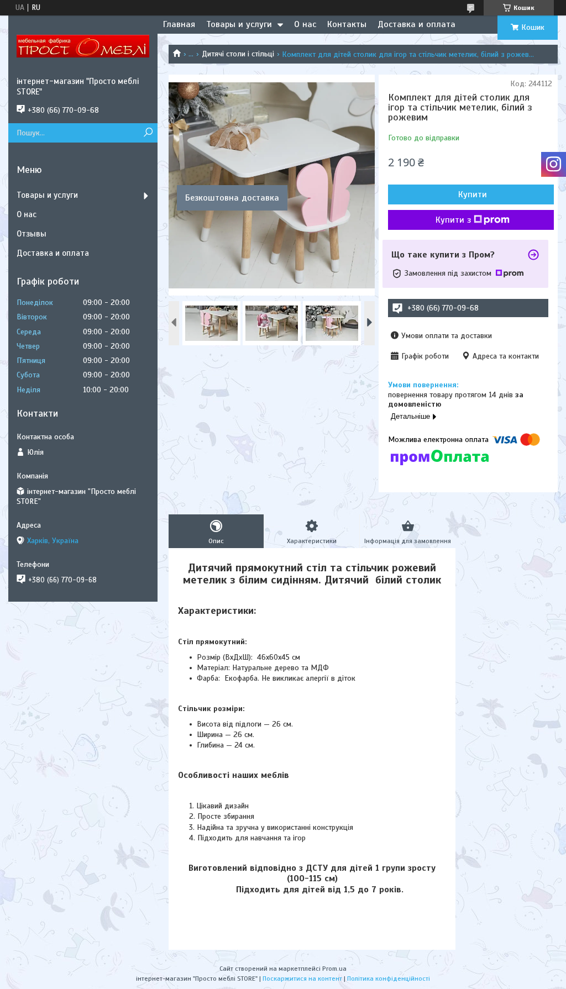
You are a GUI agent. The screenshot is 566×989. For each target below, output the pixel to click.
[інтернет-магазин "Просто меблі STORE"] (83, 46)
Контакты (346, 24)
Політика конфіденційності (388, 978)
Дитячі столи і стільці (238, 54)
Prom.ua (334, 968)
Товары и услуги (239, 24)
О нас (305, 24)
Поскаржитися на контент (302, 978)
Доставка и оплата (416, 24)
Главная (179, 24)
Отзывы (31, 234)
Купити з (453, 219)
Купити (472, 194)
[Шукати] (148, 133)
